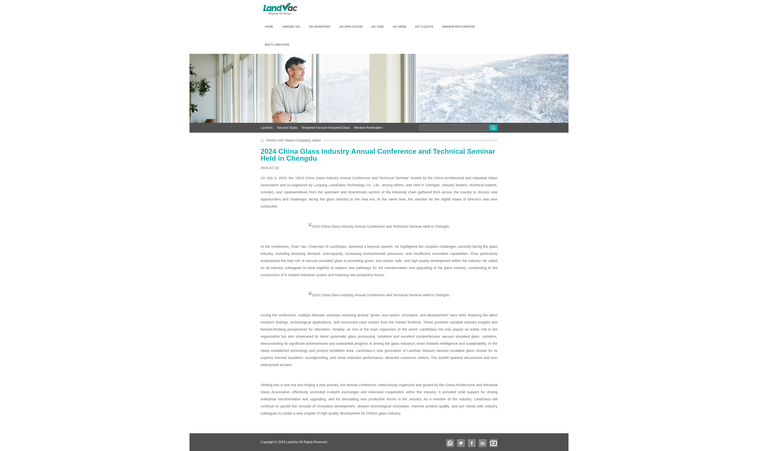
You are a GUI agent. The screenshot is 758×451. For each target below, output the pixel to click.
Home (269, 26)
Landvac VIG (291, 26)
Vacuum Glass (287, 127)
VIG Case (377, 26)
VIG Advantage (319, 26)
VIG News (399, 26)
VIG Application (350, 26)
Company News (308, 140)
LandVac (267, 127)
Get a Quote (424, 26)
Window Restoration (458, 26)
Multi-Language (277, 44)
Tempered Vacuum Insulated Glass (325, 127)
